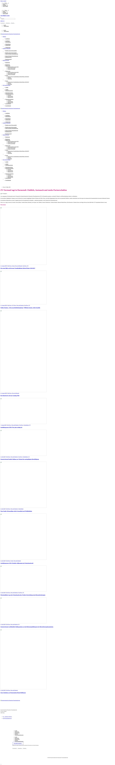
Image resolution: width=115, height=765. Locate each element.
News (6, 3)
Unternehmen (26, 425)
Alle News (9, 265)
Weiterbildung (8, 42)
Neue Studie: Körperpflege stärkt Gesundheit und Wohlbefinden (16, 511)
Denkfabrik (10, 78)
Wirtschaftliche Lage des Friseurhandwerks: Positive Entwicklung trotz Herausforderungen (22, 595)
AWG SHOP (5, 6)
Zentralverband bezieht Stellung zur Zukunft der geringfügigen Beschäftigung (19, 459)
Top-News (25, 265)
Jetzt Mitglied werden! (5, 15)
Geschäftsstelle (8, 103)
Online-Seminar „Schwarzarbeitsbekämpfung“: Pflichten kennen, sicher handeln (20, 307)
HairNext (9, 77)
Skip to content (3, 1)
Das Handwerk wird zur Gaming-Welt (9, 395)
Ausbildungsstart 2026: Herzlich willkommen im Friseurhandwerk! (16, 563)
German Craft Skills (11, 69)
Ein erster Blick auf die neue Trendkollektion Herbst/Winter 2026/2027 (17, 268)
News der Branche (18, 265)
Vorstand (9, 95)
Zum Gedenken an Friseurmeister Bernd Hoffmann (13, 692)
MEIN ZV (2, 21)
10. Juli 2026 (2, 592)
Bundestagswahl (8, 57)
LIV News (14, 305)
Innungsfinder (10, 96)
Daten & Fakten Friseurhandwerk (11, 53)
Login (4, 25)
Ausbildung (7, 38)
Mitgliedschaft (10, 97)
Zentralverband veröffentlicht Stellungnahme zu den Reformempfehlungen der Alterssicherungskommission (26, 626)
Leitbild (6, 87)
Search (2, 18)
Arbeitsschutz (7, 45)
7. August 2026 (3, 425)
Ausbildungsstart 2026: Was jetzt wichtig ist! (11, 427)
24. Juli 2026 (2, 456)
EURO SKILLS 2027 (12, 73)
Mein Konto (6, 26)
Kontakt (5, 5)
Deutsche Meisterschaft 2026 (13, 66)
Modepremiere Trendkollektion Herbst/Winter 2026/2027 (18, 76)
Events (6, 75)
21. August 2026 (3, 265)
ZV (27, 265)
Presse (5, 4)
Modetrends (7, 62)
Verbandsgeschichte (9, 90)
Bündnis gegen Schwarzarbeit (11, 50)
